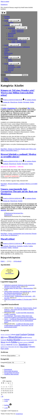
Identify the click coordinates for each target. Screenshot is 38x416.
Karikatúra (20, 246)
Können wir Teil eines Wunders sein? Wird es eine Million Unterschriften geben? (17, 92)
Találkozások (3, 344)
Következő (18, 261)
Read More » (18, 149)
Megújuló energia (13, 39)
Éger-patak (5, 348)
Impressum (11, 68)
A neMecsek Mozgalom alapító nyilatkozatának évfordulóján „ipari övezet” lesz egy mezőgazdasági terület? (20, 320)
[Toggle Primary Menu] (3, 12)
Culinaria (6, 50)
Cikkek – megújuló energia (18, 41)
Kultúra (6, 48)
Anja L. (6, 319)
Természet (7, 18)
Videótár (10, 61)
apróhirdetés (7, 334)
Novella (8, 342)
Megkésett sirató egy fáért (31, 340)
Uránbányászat (4, 346)
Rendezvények (8, 53)
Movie (3, 342)
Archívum (3, 355)
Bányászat (11, 34)
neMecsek (10, 36)
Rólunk (6, 63)
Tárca (29, 344)
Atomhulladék (12, 33)
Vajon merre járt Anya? (14, 346)
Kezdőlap (7, 16)
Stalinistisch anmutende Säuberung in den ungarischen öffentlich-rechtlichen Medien (19, 285)
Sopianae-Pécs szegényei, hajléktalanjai (19, 47)
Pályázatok (7, 55)
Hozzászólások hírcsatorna (11, 372)
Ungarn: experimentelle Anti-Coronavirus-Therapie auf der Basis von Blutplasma (19, 191)
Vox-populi (24, 347)
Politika (6, 20)
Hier (29, 108)
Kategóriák (4, 362)
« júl (2, 396)
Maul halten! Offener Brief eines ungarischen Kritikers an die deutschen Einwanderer (18, 316)
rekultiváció (25, 342)
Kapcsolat (10, 70)
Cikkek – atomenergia (17, 30)
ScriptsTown (19, 413)
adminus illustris (30, 99)
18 (14, 261)
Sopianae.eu (4, 4)
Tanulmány (15, 344)
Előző (2, 261)
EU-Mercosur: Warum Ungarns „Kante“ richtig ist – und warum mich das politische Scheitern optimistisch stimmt (20, 309)
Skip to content (5, 1)
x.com (6, 401)
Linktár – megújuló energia (18, 42)
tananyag (9, 344)
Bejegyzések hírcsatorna (11, 371)
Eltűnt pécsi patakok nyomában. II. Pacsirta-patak (18, 299)
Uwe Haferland (8, 316)
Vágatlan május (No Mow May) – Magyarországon (18, 288)
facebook (6, 399)
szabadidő (31, 342)
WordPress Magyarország (11, 374)
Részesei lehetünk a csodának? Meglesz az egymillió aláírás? (18, 155)
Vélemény (11, 22)
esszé (18, 334)
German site (7, 72)
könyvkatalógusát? (9, 273)
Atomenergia (11, 28)
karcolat (24, 337)
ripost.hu (3, 210)
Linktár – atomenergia (17, 31)
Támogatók (11, 65)
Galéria (6, 57)
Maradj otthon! (8, 239)
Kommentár (4, 340)
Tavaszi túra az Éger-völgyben (12, 294)
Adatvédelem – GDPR (14, 67)
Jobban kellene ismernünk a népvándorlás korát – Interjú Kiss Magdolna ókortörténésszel (20, 292)
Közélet (6, 45)
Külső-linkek (23, 340)
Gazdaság (7, 25)
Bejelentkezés (8, 369)
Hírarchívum (13, 102)
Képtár (10, 59)
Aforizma (3, 334)
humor (6, 51)
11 (10, 261)
